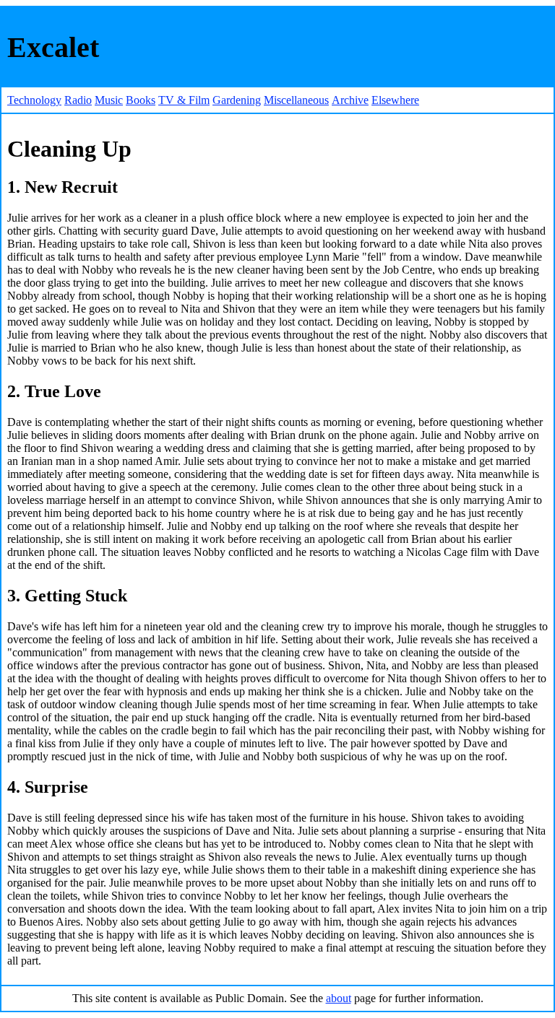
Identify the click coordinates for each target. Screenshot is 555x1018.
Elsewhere (395, 100)
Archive (350, 100)
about (338, 998)
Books (140, 100)
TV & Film (184, 100)
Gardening (236, 100)
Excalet (53, 47)
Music (109, 100)
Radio (78, 100)
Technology (34, 100)
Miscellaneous (296, 100)
